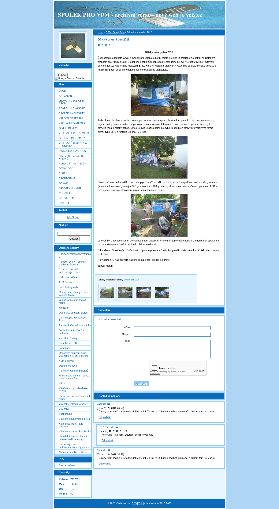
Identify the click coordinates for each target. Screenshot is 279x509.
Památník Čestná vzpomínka (75, 325)
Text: (127, 340)
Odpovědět (105, 417)
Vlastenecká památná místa (74, 418)
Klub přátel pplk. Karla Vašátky (71, 425)
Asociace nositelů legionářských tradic (70, 271)
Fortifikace (64, 348)
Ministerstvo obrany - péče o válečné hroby (74, 293)
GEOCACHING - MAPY (72, 138)
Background (65, 413)
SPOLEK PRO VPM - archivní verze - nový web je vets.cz (130, 14)
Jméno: (126, 327)
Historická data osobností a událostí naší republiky (74, 438)
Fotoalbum (66, 198)
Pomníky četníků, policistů (73, 370)
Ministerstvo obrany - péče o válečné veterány (74, 377)
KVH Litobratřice (68, 277)
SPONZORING (67, 178)
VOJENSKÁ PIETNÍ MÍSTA (74, 133)
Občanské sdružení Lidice (73, 312)
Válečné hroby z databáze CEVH (73, 390)
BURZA (63, 173)
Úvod (62, 90)
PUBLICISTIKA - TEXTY (72, 163)
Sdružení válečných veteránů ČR (75, 255)
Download (66, 168)
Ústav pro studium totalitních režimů (75, 397)
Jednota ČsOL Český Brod (73, 102)
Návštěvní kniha (70, 188)
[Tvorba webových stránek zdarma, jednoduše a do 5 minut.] (129, 503)
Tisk (140, 503)
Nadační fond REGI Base (73, 452)
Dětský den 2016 (132, 280)
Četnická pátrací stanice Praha (72, 319)
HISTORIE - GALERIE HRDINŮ (71, 157)
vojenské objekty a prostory (73, 144)
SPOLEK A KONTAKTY (72, 113)
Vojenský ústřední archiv (72, 404)
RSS (134, 503)
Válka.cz (64, 383)
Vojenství (64, 408)
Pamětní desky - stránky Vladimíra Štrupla (72, 263)
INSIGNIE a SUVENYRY (72, 150)
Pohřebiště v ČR (68, 343)
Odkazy (64, 183)
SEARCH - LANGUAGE (72, 108)
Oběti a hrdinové (68, 365)
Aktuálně (65, 95)
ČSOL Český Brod (115, 32)
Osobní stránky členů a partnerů (71, 332)
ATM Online (65, 282)
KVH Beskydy (66, 360)
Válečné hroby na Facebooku (75, 431)
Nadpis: (126, 334)
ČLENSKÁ (64, 193)
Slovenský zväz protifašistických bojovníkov (74, 446)
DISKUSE (64, 203)
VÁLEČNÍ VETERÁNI (71, 118)
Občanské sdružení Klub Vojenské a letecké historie (73, 354)
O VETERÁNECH (68, 128)
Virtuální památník (72, 123)
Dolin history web (68, 287)
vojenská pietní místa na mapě (72, 301)
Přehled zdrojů (67, 465)
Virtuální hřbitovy (68, 338)
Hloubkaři (64, 307)
